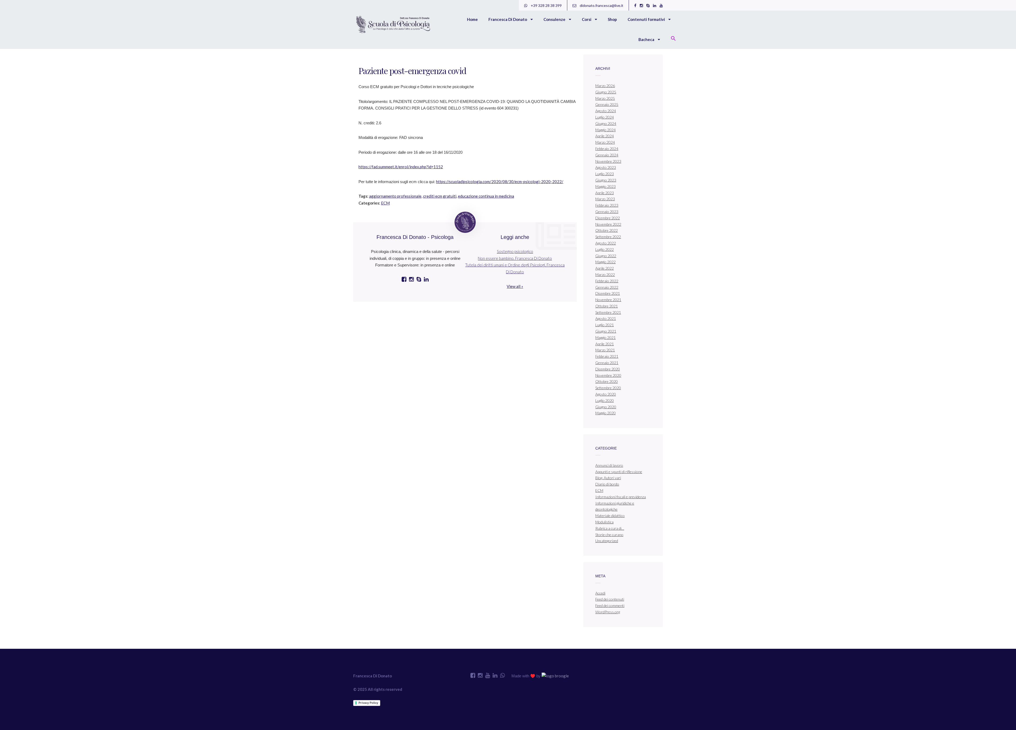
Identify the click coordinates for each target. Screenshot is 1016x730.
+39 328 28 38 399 (546, 5)
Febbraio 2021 (606, 356)
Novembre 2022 (608, 224)
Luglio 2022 (604, 249)
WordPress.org (607, 612)
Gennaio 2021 (606, 362)
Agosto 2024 (605, 110)
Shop (612, 19)
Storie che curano (609, 534)
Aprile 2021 (604, 344)
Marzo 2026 (605, 85)
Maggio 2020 (605, 413)
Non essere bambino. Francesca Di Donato (515, 258)
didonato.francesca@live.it (601, 5)
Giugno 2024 (605, 123)
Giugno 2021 (605, 331)
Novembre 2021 (608, 299)
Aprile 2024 (604, 136)
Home (472, 19)
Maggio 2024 (605, 130)
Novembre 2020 (608, 375)
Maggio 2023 (605, 186)
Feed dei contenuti (609, 599)
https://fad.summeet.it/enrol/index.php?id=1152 (401, 166)
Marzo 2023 (605, 199)
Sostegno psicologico (515, 251)
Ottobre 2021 (606, 306)
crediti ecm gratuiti (439, 196)
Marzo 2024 (605, 142)
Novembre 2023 (608, 161)
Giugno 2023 (605, 180)
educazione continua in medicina (486, 196)
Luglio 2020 (604, 400)
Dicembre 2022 (607, 218)
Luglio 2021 (604, 325)
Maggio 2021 (605, 337)
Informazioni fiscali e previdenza (620, 497)
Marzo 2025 (605, 98)
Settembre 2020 (608, 388)
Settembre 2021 (608, 312)
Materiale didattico (610, 515)
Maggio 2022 (605, 262)
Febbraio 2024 (606, 148)
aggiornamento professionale (395, 196)
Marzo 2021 (605, 350)
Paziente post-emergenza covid (412, 70)
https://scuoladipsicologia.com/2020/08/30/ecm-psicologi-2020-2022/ (499, 181)
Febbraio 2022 (606, 281)
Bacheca (646, 39)
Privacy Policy (368, 703)
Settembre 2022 (608, 236)
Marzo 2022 (605, 274)
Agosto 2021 (605, 318)
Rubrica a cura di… (609, 528)
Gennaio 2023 (606, 211)
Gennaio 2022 (606, 287)
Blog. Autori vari (608, 477)
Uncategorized (606, 540)
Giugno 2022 (605, 255)
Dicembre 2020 (607, 369)
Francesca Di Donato (508, 19)
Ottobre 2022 (606, 230)
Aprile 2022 (604, 268)
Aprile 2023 (604, 193)
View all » (515, 286)
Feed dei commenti (609, 605)
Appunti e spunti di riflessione (618, 471)
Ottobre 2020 (606, 381)
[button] (673, 39)
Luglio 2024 (604, 117)
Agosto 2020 (605, 394)
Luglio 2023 (604, 173)
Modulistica (604, 522)
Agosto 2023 (605, 167)
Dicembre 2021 (607, 293)
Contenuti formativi (647, 19)
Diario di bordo (607, 484)
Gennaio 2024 (606, 155)
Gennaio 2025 (606, 104)
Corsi (587, 19)
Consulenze (554, 19)
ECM (385, 203)
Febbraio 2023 (606, 205)
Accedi (600, 593)
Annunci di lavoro (609, 465)
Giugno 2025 (605, 92)
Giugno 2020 (605, 407)
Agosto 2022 (605, 243)
